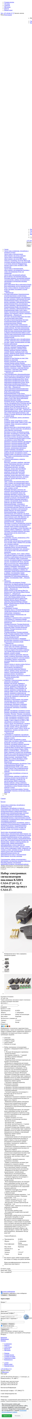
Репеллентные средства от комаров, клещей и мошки (16, 652)
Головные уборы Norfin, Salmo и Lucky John (17, 422)
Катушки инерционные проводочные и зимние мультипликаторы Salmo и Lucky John (17, 332)
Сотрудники (8, 1347)
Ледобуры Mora (19, 747)
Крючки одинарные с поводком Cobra (16, 368)
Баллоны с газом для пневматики (17, 270)
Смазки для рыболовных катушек (20, 342)
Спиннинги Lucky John (23, 621)
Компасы (23, 669)
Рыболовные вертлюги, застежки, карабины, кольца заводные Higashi (15, 467)
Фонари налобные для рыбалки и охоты (16, 785)
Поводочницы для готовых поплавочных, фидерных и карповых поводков (15, 707)
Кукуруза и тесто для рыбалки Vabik (17, 557)
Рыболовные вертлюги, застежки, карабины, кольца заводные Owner (16, 477)
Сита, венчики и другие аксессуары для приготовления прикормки (16, 550)
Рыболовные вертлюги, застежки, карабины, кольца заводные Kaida (14, 471)
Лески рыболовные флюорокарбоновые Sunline (16, 399)
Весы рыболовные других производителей (17, 286)
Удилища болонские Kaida (16, 625)
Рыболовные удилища (11, 608)
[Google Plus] (9, 1026)
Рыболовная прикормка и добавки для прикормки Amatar (17, 572)
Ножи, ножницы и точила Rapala (14, 760)
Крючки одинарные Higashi (12, 366)
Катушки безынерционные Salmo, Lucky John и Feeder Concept (17, 310)
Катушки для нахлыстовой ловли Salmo (17, 317)
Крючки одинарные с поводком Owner (15, 370)
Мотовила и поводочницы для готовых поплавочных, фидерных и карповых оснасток (16, 701)
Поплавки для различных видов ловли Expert (17, 532)
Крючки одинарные (10, 361)
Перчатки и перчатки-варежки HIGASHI (16, 443)
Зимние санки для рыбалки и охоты (15, 739)
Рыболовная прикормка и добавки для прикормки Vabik (16, 576)
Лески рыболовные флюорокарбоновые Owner (12, 392)
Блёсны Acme (13, 590)
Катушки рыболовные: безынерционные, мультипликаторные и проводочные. (16, 294)
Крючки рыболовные (10, 344)
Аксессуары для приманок (12, 582)
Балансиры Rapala (16, 587)
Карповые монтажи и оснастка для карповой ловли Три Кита (16, 500)
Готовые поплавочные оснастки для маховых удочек (15, 527)
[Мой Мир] (8, 1026)
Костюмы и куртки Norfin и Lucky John (16, 435)
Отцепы (23, 582)
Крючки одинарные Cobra (14, 363)
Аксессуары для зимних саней (13, 741)
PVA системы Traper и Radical (13, 542)
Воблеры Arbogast (21, 601)
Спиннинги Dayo (17, 617)
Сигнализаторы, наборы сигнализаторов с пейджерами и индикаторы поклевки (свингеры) (17, 281)
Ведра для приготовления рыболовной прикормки (15, 548)
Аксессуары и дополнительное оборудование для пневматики (13, 269)
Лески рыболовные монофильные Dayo (16, 378)
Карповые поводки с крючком (13, 345)
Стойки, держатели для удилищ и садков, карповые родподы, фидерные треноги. (16, 849)
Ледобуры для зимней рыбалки (13, 744)
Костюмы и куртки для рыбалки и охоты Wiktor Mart (17, 439)
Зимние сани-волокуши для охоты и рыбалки (17, 741)
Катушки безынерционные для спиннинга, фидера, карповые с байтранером (17, 298)
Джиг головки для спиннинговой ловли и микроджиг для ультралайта (17, 483)
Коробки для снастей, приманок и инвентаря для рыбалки (14, 684)
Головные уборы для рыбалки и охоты (16, 420)
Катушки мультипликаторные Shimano (15, 322)
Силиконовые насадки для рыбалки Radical (16, 559)
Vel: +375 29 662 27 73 (7, 13)
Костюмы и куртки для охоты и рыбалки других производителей (16, 437)
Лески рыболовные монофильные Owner (16, 381)
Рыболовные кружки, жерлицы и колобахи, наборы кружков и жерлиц (15, 837)
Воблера (6, 600)
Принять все (7, 1415)
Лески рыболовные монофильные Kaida (16, 379)
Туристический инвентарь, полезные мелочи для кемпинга (15, 672)
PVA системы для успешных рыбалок (17, 543)
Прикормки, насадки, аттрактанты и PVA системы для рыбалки (16, 538)
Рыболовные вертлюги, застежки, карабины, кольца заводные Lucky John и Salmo (16, 475)
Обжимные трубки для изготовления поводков (16, 506)
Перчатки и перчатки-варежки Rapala (15, 446)
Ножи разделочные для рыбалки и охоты (16, 755)
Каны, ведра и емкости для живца (14, 287)
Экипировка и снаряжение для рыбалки (16, 734)
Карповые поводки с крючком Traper (15, 348)
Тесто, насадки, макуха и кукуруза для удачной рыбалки (16, 562)
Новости (7, 1345)
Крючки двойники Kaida (11, 353)
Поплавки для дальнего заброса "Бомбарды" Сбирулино (17, 528)
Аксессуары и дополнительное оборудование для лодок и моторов (15, 254)
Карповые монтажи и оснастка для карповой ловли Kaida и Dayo (14, 495)
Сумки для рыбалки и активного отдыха (16, 717)
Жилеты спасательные (15, 430)
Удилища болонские (10, 624)
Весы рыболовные (9, 284)
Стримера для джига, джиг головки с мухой (16, 487)
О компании (8, 1344)
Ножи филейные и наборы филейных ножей (15, 757)
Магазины (7, 1350)
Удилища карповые (10, 632)
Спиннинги (7, 617)
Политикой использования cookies (14, 1411)
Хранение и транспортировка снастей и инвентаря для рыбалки (16, 680)
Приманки (7, 581)
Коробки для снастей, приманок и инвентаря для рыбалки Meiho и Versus (15, 686)
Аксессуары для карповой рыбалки (15, 275)
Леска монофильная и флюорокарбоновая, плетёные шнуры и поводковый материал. (17, 375)
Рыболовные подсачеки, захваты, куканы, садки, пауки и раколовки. (15, 847)
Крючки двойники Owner (16, 355)
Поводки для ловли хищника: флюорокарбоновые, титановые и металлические (14, 504)
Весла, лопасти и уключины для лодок (15, 259)
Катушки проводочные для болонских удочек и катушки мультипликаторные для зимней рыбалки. (17, 326)
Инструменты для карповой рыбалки (15, 276)
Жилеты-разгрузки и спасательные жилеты (17, 427)
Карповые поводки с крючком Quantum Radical (16, 346)
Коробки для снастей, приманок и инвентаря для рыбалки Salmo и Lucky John (15, 689)
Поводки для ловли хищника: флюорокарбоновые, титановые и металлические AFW (15, 512)
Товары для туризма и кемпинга (14, 645)
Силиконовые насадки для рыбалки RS (17, 560)
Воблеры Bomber (19, 603)
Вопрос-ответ (8, 1364)
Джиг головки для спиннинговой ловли (16, 481)
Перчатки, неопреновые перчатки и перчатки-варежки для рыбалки (15, 448)
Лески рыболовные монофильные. (14, 377)
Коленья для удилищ (18, 611)
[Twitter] (4, 1026)
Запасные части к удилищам (12, 609)
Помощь (3, 1340)
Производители (9, 1366)
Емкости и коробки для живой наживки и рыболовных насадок (17, 556)
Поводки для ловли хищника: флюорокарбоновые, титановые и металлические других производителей (16, 519)
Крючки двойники (10, 350)
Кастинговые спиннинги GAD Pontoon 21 (17, 640)
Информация (5, 1339)
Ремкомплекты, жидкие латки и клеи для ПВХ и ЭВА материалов (15, 265)
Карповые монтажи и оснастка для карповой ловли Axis (15, 491)
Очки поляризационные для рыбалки (15, 763)
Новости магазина (8, 1326)
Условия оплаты (9, 1355)
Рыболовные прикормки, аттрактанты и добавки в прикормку (16, 565)
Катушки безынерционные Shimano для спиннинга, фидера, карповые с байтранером (17, 313)
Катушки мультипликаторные (13, 320)
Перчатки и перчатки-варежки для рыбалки (17, 441)
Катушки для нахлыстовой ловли (14, 316)
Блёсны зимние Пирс (20, 598)
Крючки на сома (9, 358)
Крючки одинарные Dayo (23, 364)
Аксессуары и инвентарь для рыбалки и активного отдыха (16, 821)
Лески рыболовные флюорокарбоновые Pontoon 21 (17, 394)
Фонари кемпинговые (11, 784)
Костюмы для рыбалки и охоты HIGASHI (17, 433)
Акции (6, 249)
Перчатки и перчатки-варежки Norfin (15, 444)
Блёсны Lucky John (10, 592)
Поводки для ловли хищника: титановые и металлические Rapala (17, 508)
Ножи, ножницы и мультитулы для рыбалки (17, 752)
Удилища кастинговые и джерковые (15, 638)
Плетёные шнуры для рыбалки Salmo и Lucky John (16, 408)
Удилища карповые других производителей (16, 636)
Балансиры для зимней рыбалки (14, 584)
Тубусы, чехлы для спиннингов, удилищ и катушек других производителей (17, 729)
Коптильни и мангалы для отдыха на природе (16, 656)
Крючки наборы (15, 363)
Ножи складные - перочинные (13, 757)
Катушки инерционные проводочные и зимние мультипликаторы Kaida (17, 329)
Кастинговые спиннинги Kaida (13, 641)
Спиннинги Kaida (9, 621)
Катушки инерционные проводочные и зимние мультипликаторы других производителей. (17, 335)
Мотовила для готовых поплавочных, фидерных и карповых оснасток (15, 704)
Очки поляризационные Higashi (17, 764)
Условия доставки (9, 1356)
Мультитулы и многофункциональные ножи (17, 754)
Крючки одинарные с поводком (13, 368)
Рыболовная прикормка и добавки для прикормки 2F (16, 567)
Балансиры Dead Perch (15, 585)
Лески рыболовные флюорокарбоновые (16, 388)
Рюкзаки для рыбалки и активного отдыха (17, 710)
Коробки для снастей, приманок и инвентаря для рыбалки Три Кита (17, 696)
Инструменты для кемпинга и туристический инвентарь (13, 668)
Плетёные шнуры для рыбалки (13, 401)
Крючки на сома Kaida (11, 360)
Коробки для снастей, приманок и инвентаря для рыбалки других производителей (17, 693)
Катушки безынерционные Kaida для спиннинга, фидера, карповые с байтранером (17, 307)
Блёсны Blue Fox (23, 590)
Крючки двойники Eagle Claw (19, 352)
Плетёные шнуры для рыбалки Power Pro (15, 407)
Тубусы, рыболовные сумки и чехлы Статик (15, 727)
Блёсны (6, 590)
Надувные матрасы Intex (11, 677)
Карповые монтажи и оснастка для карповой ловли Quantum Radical (16, 497)
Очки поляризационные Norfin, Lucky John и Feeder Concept (16, 766)
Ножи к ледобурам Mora (11, 750)
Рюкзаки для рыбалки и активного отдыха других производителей (17, 714)
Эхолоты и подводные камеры (13, 789)
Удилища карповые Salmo (16, 633)
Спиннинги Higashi (21, 619)
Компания (4, 1337)
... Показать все (17, 315)
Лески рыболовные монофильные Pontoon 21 (16, 383)
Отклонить (17, 1415)
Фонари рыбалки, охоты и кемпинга (15, 782)
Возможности (8, 1359)
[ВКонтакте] (2, 1026)
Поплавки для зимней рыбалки (13, 531)
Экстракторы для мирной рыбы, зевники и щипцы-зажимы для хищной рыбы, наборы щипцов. (16, 841)
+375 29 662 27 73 (6, 1369)
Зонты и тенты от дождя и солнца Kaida (17, 664)
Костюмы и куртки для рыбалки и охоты (16, 432)
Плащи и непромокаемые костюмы (18, 456)
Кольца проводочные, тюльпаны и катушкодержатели (16, 613)
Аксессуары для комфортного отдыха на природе (15, 648)
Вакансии (7, 1348)
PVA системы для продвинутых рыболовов (17, 541)
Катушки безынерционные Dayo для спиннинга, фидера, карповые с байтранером (17, 303)
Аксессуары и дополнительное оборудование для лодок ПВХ (13, 258)
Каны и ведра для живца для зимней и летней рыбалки (17, 289)
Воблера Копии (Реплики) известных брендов (15, 600)
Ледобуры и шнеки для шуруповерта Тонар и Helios (17, 748)
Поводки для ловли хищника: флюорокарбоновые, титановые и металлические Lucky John (17, 515)
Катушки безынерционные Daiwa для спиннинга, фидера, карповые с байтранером (17, 300)
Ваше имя (4, 1270)
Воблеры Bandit (9, 603)
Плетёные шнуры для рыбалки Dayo (16, 402)
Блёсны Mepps (20, 592)
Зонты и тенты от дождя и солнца (14, 664)
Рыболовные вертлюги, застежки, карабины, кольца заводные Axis (16, 464)
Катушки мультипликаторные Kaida (16, 320)
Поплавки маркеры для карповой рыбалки (17, 278)
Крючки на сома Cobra (21, 358)
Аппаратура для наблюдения (13, 736)
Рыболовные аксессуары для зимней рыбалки (16, 839)
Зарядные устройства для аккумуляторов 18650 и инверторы (14, 780)
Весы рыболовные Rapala (23, 284)
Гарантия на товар (9, 1358)
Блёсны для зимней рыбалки (13, 595)
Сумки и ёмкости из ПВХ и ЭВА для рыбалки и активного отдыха (16, 721)
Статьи (6, 1362)
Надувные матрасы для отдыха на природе (17, 675)
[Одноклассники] (6, 1026)
